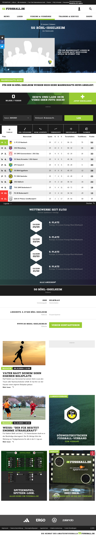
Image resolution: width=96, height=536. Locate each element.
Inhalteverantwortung (56, 528)
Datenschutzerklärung (16, 528)
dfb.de (14, 2)
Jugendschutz (44, 528)
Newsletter (66, 2)
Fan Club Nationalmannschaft (36, 2)
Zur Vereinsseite (48, 31)
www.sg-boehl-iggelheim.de (32, 324)
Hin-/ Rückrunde (24, 132)
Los (79, 118)
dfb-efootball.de (22, 2)
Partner (49, 2)
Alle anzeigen (47, 282)
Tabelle (9, 132)
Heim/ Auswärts (40, 132)
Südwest (52, 24)
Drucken (89, 203)
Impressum (5, 528)
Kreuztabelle (71, 132)
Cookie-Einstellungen (70, 528)
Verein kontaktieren (66, 325)
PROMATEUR (6, 2)
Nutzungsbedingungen (31, 528)
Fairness (86, 132)
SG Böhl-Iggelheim (48, 289)
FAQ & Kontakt (57, 2)
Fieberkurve (56, 132)
